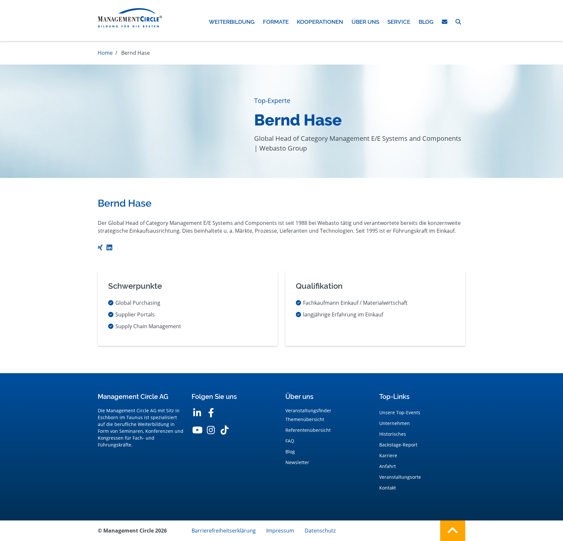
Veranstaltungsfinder (308, 410)
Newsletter (297, 462)
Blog (290, 451)
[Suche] (458, 22)
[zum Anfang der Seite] (452, 530)
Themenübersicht (304, 419)
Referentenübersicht (308, 430)
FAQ (289, 441)
